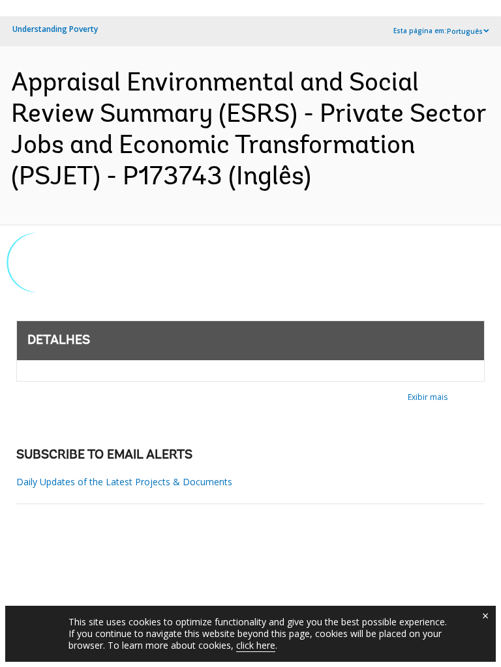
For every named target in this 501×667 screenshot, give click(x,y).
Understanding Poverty (55, 29)
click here (255, 645)
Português (465, 31)
